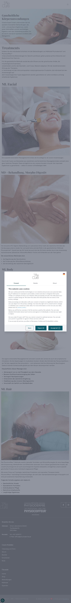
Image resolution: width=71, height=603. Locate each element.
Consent (16, 283)
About (55, 283)
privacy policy (22, 307)
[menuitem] (63, 274)
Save (29, 328)
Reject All (41, 328)
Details (35, 283)
